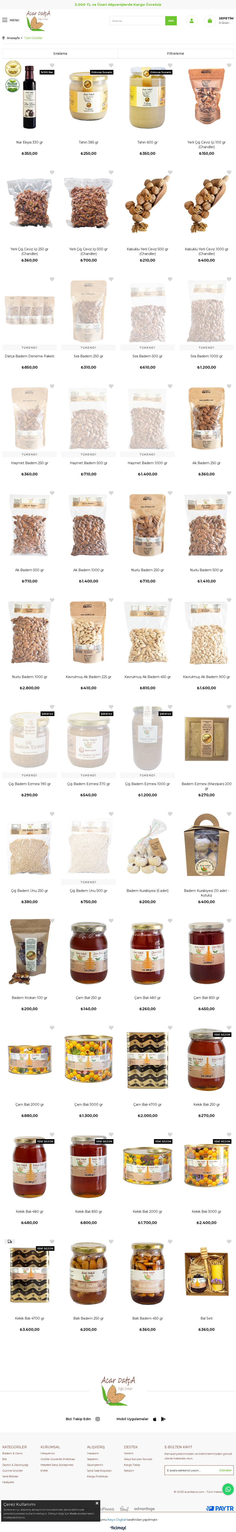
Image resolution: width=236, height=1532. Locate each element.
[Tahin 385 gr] (88, 96)
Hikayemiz (48, 1453)
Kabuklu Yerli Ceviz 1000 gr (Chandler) (206, 251)
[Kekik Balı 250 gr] (206, 1058)
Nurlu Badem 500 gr (206, 570)
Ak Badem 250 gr (206, 463)
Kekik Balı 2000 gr (147, 1211)
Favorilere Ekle (52, 65)
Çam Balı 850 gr (206, 998)
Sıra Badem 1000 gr (207, 356)
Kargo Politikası (97, 1476)
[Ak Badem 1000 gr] (88, 524)
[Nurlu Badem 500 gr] (206, 524)
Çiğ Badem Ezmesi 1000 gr (147, 784)
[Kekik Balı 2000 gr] (147, 1165)
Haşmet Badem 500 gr (88, 463)
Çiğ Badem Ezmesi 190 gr (30, 784)
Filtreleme (175, 53)
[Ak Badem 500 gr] (29, 524)
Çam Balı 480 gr (147, 998)
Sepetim (92, 1459)
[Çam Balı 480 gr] (147, 951)
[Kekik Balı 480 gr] (29, 1165)
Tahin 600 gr (147, 142)
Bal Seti (207, 1318)
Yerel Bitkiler (10, 1476)
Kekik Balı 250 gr (206, 1104)
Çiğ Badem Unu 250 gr (29, 891)
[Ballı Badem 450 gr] (147, 1272)
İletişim (129, 1470)
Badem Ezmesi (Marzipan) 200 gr (207, 786)
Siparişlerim (95, 1464)
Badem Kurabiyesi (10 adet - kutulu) (206, 893)
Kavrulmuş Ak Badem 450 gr (147, 677)
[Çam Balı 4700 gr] (147, 1058)
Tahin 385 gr (88, 142)
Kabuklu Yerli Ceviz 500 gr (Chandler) (147, 251)
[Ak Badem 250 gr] (206, 417)
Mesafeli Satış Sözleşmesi (57, 1464)
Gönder (225, 1470)
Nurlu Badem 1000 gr (29, 677)
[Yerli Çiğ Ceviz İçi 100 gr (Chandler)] (206, 96)
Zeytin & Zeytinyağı (15, 1464)
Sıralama (60, 53)
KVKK (44, 1470)
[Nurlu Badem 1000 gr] (29, 631)
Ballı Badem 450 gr (147, 1318)
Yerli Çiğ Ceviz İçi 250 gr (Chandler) (29, 251)
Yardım (128, 1453)
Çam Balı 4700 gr (147, 1104)
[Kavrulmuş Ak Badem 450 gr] (147, 631)
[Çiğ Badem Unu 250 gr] (29, 845)
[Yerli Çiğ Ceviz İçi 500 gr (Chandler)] (88, 203)
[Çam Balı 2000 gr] (29, 1058)
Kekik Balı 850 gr (88, 1211)
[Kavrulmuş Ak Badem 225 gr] (88, 631)
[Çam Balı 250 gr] (88, 951)
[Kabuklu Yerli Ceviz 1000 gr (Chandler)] (206, 203)
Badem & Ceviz (12, 1453)
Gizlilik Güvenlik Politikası (58, 1459)
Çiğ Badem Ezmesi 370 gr (88, 784)
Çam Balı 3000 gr (88, 1104)
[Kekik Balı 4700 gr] (29, 1272)
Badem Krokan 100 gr (29, 998)
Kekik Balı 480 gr (29, 1211)
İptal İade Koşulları (99, 1470)
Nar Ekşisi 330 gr (29, 142)
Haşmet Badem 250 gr (29, 463)
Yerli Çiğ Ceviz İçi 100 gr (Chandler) (207, 144)
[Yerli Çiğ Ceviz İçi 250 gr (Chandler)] (29, 203)
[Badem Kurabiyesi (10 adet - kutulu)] (206, 845)
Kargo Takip (132, 1464)
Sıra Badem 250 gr (88, 356)
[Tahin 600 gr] (147, 96)
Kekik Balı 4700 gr (29, 1318)
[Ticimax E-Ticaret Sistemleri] (118, 1528)
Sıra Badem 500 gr (147, 356)
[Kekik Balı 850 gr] (88, 1165)
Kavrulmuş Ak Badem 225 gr (88, 677)
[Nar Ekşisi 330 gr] (29, 96)
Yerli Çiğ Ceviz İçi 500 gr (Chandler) (88, 251)
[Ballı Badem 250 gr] (88, 1272)
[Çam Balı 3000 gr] (88, 1058)
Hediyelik (8, 1482)
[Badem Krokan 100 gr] (29, 951)
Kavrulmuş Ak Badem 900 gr (206, 677)
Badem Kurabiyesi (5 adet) (147, 891)
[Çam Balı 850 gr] (206, 951)
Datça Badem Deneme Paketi (29, 356)
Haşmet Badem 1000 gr (147, 463)
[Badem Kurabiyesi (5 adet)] (147, 845)
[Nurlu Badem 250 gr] (147, 524)
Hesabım (93, 1453)
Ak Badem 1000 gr (88, 570)
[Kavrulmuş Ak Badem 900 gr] (206, 631)
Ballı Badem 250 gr (88, 1318)
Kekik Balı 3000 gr (206, 1211)
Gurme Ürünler (12, 1470)
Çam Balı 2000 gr (29, 1104)
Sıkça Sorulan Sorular (138, 1459)
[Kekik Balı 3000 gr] (206, 1165)
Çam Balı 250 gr (88, 998)
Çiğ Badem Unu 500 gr (88, 891)
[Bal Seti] (206, 1272)
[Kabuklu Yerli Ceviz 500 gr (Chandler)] (147, 203)
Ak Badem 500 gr (29, 570)
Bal (4, 1459)
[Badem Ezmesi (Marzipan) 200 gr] (206, 737)
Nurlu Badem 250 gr (147, 570)
